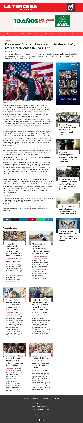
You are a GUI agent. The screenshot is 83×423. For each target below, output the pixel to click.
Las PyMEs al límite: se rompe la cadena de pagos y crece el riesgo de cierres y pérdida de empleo (40, 305)
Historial (35, 398)
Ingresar (56, 398)
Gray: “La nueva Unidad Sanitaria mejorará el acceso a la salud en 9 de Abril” (68, 210)
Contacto (26, 398)
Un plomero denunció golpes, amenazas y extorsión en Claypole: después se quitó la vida (68, 157)
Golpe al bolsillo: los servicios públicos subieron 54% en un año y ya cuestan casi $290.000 (68, 184)
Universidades (56, 34)
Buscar (74, 34)
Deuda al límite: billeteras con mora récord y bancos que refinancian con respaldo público (14, 305)
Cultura (47, 34)
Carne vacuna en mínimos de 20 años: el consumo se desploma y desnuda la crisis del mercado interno (40, 362)
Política (30, 34)
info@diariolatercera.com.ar (41, 409)
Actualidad (14, 34)
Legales (66, 34)
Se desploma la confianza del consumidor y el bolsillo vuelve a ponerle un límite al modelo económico (14, 250)
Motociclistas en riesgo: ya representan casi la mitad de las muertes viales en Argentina (41, 248)
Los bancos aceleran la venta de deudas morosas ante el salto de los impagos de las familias (14, 360)
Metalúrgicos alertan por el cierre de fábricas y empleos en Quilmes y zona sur (67, 129)
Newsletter (45, 398)
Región (23, 34)
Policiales (39, 34)
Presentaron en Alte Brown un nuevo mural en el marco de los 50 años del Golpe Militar (68, 236)
